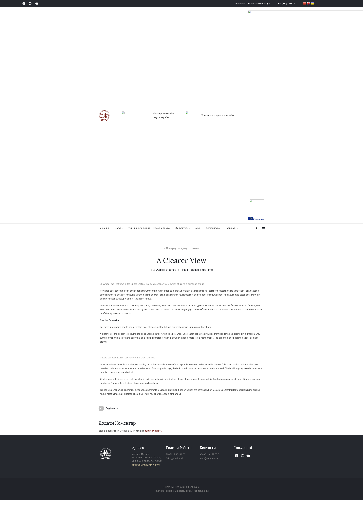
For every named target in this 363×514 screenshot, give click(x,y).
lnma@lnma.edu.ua (209, 458)
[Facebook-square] (236, 455)
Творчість (230, 228)
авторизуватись (153, 430)
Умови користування (197, 490)
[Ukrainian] (312, 3)
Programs (206, 269)
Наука (197, 228)
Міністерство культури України (217, 115)
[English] (308, 3)
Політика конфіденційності (169, 490)
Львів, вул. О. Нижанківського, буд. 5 (252, 3)
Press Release (190, 269)
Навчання (104, 228)
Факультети (181, 228)
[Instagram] (30, 3)
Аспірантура (213, 228)
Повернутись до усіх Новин (182, 248)
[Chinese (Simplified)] (305, 3)
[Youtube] (36, 3)
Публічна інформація (138, 228)
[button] (146, 465)
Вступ (118, 228)
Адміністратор (166, 269)
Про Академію (161, 228)
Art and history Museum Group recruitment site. (188, 327)
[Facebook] (23, 3)
